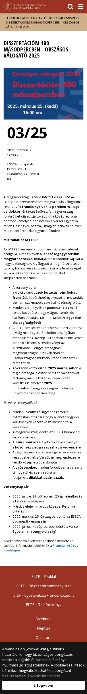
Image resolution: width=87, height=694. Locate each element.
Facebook (43, 618)
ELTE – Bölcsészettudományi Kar (43, 585)
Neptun (43, 628)
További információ (43, 675)
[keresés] (70, 6)
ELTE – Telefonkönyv (43, 604)
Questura (44, 637)
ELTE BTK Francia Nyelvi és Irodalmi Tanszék (42, 18)
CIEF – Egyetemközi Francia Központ (43, 595)
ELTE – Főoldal (43, 576)
